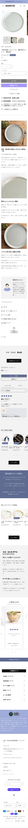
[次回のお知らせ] (25, 1)
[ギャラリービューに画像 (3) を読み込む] (21, 40)
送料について (7, 690)
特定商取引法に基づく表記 (11, 818)
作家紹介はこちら (14, 361)
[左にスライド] (1, 40)
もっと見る (14, 462)
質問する (14, 379)
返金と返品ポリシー (8, 770)
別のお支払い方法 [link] (14, 89)
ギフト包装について (9, 685)
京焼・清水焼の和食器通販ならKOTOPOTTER (15, 816)
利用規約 (5, 767)
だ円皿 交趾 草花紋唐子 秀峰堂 (7, 522)
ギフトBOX (3, 70)
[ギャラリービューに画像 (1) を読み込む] (7, 40)
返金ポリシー (21, 818)
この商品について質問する (11, 109)
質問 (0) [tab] (20, 385)
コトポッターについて (6, 730)
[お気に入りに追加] (11, 443)
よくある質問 (7, 695)
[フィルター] (2, 390)
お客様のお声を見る (14, 659)
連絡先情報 (17, 821)
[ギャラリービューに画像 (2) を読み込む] (14, 40)
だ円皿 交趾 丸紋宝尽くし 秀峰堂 (18, 522)
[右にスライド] (26, 40)
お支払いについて (8, 676)
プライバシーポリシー (8, 774)
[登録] (21, 784)
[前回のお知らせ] (3, 1)
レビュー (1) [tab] (8, 385)
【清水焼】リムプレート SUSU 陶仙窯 (18, 447)
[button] (3, 5)
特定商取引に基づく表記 (9, 763)
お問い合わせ (7, 699)
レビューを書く (14, 376)
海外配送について (8, 681)
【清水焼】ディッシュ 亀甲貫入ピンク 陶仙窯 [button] (11, 416)
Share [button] (4, 337)
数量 (2, 63)
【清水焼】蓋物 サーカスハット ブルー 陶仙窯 (6, 447)
